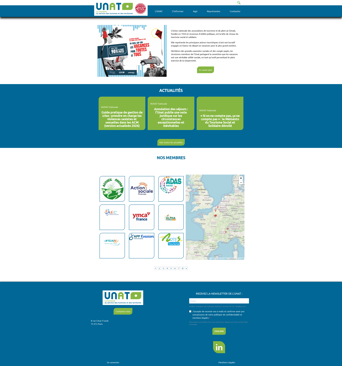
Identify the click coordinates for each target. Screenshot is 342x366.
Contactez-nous (123, 311)
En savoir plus (205, 69)
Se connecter (113, 362)
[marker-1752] (226, 232)
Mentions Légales (226, 362)
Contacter (235, 11)
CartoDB (241, 259)
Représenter (213, 11)
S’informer (178, 11)
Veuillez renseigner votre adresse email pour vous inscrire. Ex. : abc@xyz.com (217, 306)
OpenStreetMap (222, 259)
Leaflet (212, 259)
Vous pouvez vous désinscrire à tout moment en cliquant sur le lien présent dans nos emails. (218, 323)
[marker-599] (217, 207)
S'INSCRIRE (219, 331)
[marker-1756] (215, 210)
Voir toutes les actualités (171, 142)
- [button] (241, 182)
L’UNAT (159, 11)
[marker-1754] (227, 229)
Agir (195, 11)
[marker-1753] (215, 216)
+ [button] (241, 178)
